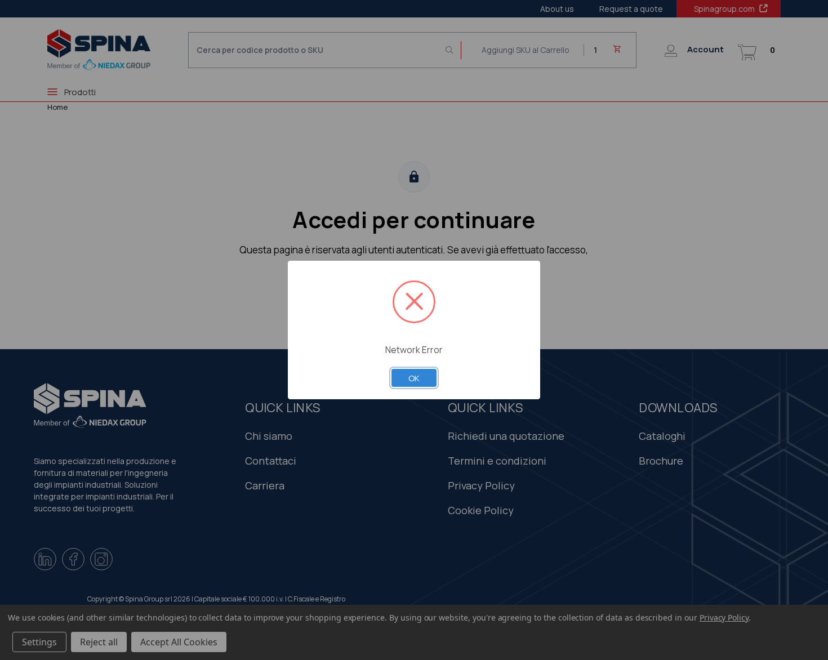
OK (414, 377)
